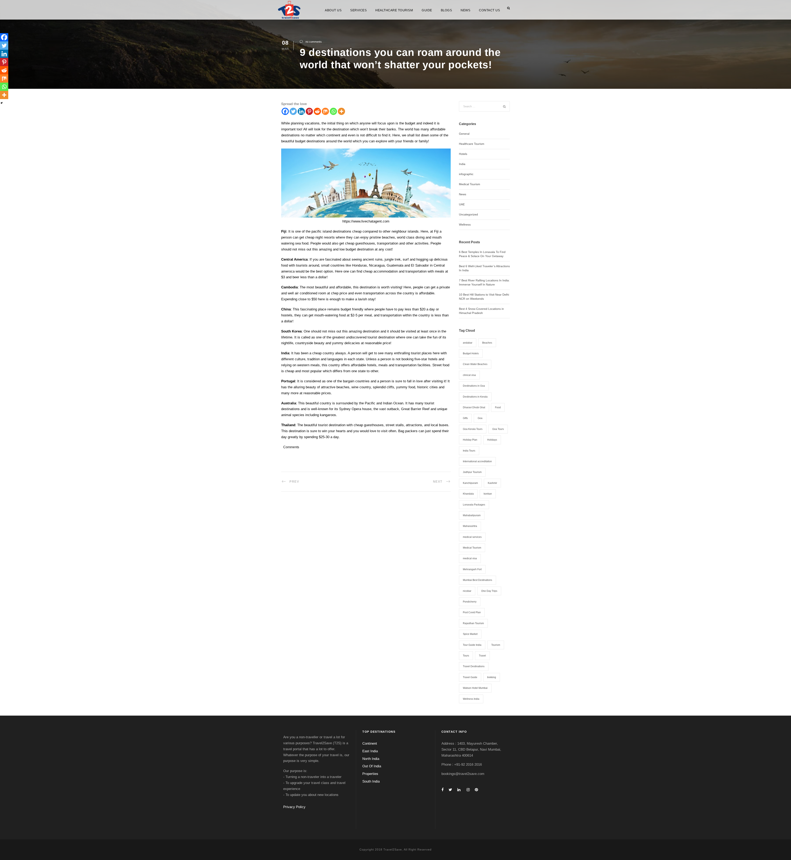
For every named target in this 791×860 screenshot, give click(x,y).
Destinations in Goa (474, 385)
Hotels (463, 154)
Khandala (468, 493)
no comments (313, 41)
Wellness (465, 224)
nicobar (467, 591)
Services (358, 10)
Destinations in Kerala (475, 396)
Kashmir (492, 483)
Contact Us (489, 10)
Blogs (446, 10)
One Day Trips (489, 591)
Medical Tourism (469, 184)
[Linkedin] (301, 111)
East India (370, 751)
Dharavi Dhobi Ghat (474, 407)
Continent (369, 743)
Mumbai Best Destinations (477, 580)
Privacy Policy (294, 807)
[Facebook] (285, 111)
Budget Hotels (471, 353)
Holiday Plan (470, 439)
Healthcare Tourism (394, 10)
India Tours (469, 450)
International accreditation (477, 461)
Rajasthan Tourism (473, 623)
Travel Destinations (473, 666)
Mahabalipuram (472, 515)
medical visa (470, 558)
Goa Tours (498, 429)
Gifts (465, 418)
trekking (491, 677)
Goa (480, 418)
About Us (333, 10)
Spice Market (470, 634)
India (462, 164)
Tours (466, 655)
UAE (462, 204)
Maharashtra (470, 526)
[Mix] (325, 111)
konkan (488, 493)
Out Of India (371, 766)
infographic (466, 174)
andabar (467, 342)
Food (498, 407)
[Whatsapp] (333, 111)
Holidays (492, 439)
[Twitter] (293, 111)
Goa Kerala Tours (472, 429)
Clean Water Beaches (475, 364)
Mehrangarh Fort (472, 569)
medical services (472, 537)
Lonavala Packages (474, 504)
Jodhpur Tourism (472, 472)
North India (370, 759)
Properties (370, 774)
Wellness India (471, 698)
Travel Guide (470, 677)
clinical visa (469, 375)
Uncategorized (468, 214)
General (464, 133)
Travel (482, 655)
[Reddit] (317, 111)
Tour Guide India (472, 645)
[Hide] (1, 103)
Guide (427, 10)
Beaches (487, 342)
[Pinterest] (309, 111)
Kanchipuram (470, 483)
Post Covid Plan (472, 612)
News (465, 10)
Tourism (495, 645)
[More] (341, 111)
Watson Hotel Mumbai (475, 688)
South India (371, 781)
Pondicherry (469, 601)
